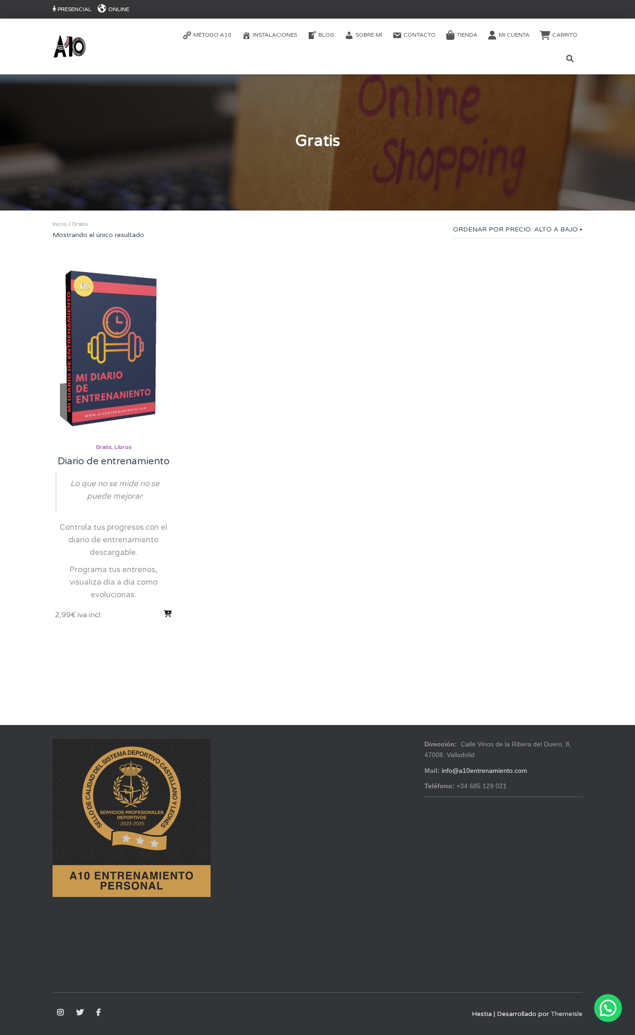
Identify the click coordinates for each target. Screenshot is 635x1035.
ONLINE (118, 9)
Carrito (564, 35)
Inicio (60, 224)
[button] (608, 1008)
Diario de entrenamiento (114, 461)
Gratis (104, 447)
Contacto (419, 35)
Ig (61, 1012)
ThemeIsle (566, 1014)
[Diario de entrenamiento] (113, 348)
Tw (81, 1012)
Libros (123, 447)
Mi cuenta (514, 35)
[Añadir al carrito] (167, 614)
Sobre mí (369, 35)
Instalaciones (275, 35)
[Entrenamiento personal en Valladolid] (69, 46)
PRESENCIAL (75, 9)
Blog (326, 35)
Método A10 (212, 35)
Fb (99, 1012)
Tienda (467, 35)
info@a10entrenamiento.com (484, 770)
